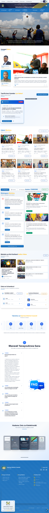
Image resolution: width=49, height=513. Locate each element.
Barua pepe (23, 1)
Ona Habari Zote (44, 130)
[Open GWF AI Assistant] (46, 510)
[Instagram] (46, 470)
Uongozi (16, 1)
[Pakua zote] (19, 299)
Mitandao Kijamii (10, 1)
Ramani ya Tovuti (44, 507)
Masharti (38, 507)
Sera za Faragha (31, 507)
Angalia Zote (44, 189)
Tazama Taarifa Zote (43, 94)
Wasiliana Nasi (29, 1)
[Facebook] (44, 470)
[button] (12, 367)
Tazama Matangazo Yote (12, 246)
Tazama (8, 207)
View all (46, 255)
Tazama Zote (20, 293)
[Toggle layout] (13, 501)
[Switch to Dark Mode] (41, 1)
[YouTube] (41, 470)
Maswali (3, 1)
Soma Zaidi (17, 84)
